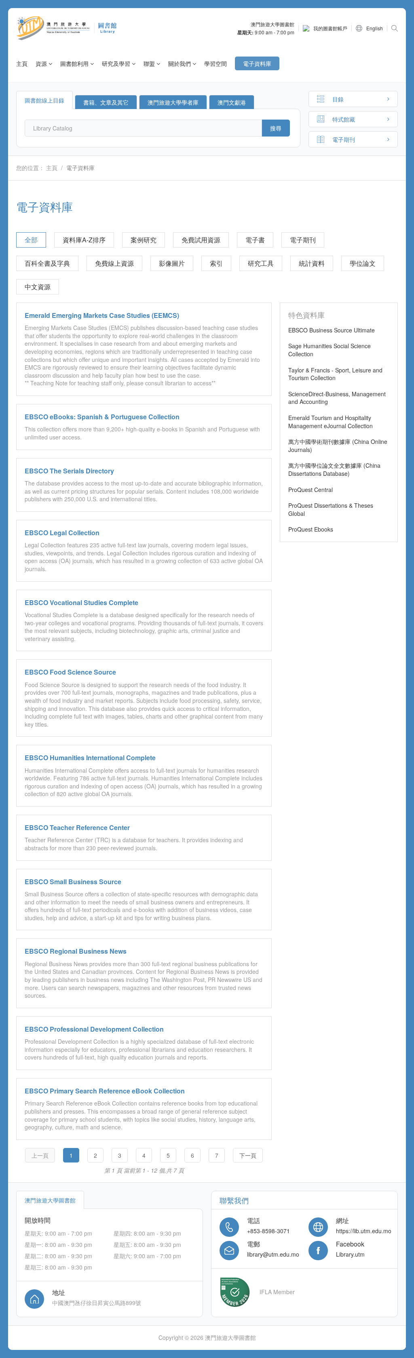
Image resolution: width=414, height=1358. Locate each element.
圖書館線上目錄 (44, 100)
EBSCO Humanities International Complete (90, 757)
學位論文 (363, 263)
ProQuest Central (310, 490)
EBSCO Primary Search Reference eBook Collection (105, 1090)
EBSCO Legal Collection (62, 532)
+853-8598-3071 (268, 1231)
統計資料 (312, 263)
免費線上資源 (114, 263)
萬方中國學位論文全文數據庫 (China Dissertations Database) (334, 469)
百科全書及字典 (47, 263)
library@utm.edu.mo (273, 1254)
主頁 (21, 63)
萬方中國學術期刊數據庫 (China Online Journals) (337, 445)
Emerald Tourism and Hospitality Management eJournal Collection (330, 422)
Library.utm (350, 1254)
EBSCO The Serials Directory (69, 470)
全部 (31, 239)
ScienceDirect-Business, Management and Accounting (337, 398)
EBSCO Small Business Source (73, 881)
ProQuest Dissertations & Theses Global (330, 509)
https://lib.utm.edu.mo (363, 1231)
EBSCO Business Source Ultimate (331, 330)
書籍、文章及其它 (106, 102)
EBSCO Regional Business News (76, 951)
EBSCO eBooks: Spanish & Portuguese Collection (102, 416)
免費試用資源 (201, 239)
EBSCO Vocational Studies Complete (81, 602)
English (374, 28)
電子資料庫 (257, 63)
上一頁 (40, 1155)
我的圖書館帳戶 (330, 28)
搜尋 (275, 128)
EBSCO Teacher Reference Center (77, 827)
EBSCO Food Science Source (70, 672)
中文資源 (38, 286)
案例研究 (143, 239)
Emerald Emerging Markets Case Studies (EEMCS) (102, 315)
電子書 (255, 239)
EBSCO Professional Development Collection (94, 1029)
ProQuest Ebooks (310, 529)
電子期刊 (303, 239)
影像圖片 (172, 263)
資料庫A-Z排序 (84, 239)
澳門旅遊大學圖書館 (50, 1200)
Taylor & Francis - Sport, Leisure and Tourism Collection (335, 374)
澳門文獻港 (232, 102)
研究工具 (261, 263)
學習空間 (215, 63)
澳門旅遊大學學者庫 (173, 102)
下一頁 (247, 1155)
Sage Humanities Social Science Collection (329, 350)
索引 (216, 263)
